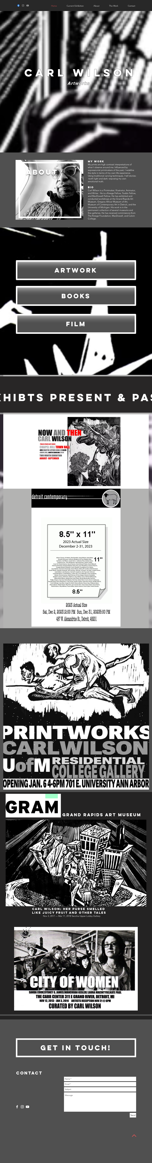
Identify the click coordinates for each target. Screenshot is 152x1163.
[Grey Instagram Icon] (23, 5)
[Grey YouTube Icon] (27, 5)
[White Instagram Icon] (22, 1107)
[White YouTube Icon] (27, 1107)
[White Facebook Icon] (17, 1107)
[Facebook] (18, 5)
